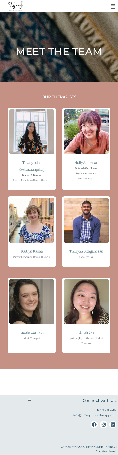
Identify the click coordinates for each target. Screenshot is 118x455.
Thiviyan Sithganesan (86, 251)
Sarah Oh (86, 332)
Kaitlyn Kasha (32, 251)
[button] (113, 6)
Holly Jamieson (86, 162)
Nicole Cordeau (31, 332)
